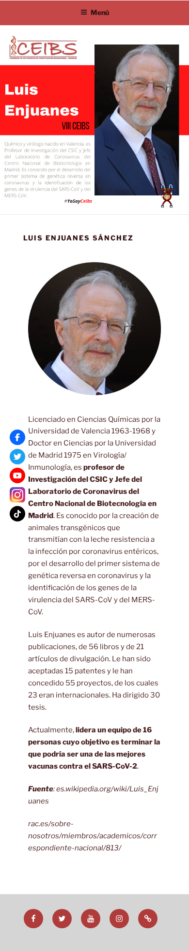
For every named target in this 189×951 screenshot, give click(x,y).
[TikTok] (17, 513)
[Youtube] (17, 475)
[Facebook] (17, 437)
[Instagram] (17, 495)
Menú (100, 12)
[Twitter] (17, 456)
